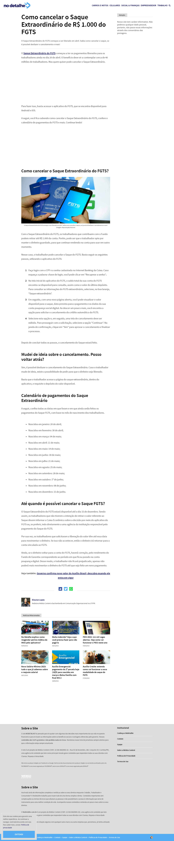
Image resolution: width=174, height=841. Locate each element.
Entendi (19, 834)
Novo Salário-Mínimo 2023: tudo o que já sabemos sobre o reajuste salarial (34, 669)
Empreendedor (148, 5)
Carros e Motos (100, 5)
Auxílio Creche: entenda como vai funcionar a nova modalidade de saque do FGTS (95, 670)
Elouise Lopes (38, 599)
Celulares (114, 5)
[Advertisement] (65, 84)
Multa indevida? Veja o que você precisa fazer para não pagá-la (64, 640)
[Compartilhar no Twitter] (65, 589)
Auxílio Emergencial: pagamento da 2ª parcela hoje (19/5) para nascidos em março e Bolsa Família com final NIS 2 (65, 672)
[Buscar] (169, 5)
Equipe (119, 744)
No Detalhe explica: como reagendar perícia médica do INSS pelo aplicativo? (34, 640)
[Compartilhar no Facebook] (60, 589)
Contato (120, 739)
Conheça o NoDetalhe (125, 733)
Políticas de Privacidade (126, 756)
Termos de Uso (122, 761)
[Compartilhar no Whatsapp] (71, 589)
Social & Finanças (130, 5)
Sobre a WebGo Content (126, 750)
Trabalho (162, 5)
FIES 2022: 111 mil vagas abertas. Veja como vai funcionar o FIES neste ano (95, 640)
